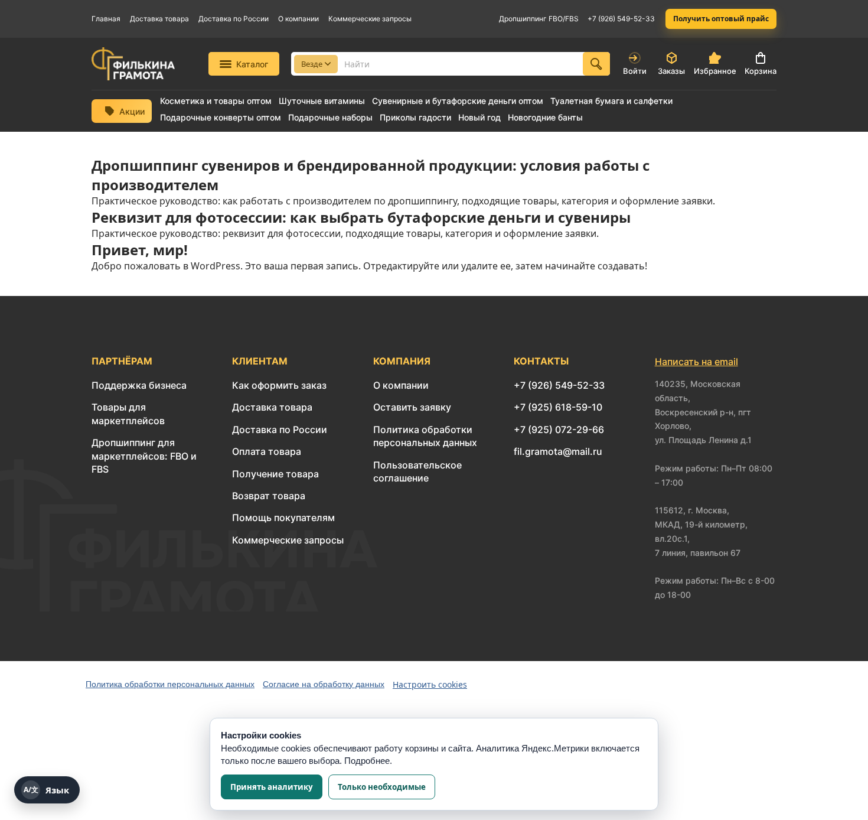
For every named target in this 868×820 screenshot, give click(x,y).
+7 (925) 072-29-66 (559, 429)
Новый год (479, 117)
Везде (311, 63)
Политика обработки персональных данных (170, 684)
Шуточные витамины (322, 101)
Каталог (252, 64)
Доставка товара (159, 18)
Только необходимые (382, 787)
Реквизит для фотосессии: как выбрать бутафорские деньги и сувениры (361, 217)
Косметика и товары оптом (216, 101)
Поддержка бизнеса (139, 385)
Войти (635, 71)
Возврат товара (268, 496)
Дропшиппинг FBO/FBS (539, 18)
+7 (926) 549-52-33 (621, 18)
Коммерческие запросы (370, 18)
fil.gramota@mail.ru (558, 451)
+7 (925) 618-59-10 (558, 407)
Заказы (671, 71)
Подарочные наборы (330, 117)
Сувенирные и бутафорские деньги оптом (457, 101)
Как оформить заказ (279, 385)
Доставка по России (233, 18)
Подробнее (367, 761)
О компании (298, 18)
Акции (132, 111)
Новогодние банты (545, 117)
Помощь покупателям (283, 517)
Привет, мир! (140, 249)
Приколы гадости (415, 117)
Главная (106, 18)
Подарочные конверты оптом (220, 117)
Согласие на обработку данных (323, 684)
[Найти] (596, 64)
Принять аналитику (271, 787)
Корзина (760, 71)
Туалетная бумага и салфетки (611, 101)
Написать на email (696, 361)
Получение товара (275, 474)
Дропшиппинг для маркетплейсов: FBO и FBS (144, 456)
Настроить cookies (430, 684)
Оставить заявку (412, 407)
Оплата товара (266, 451)
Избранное (715, 71)
